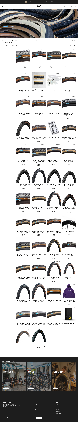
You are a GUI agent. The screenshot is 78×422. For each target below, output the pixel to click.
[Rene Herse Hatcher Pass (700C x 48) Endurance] (54, 291)
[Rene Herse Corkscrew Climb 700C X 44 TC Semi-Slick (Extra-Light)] (23, 245)
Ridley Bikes (58, 411)
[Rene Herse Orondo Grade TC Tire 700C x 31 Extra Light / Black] (39, 314)
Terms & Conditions (38, 406)
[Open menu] (3, 6)
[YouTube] (7, 417)
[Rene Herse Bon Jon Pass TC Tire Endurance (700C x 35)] (54, 102)
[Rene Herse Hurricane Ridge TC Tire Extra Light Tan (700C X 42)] (39, 268)
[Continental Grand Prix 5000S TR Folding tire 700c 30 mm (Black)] (54, 175)
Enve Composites (59, 406)
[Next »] (51, 352)
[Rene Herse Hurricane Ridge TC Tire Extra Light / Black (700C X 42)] (69, 245)
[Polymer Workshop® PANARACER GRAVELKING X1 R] (39, 80)
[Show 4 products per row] (74, 45)
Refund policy (37, 409)
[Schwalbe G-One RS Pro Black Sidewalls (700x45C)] (23, 291)
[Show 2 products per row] (70, 45)
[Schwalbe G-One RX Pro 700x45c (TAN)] (69, 268)
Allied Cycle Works (59, 413)
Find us (57, 404)
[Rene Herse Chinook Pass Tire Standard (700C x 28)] (54, 314)
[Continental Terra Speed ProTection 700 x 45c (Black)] (39, 335)
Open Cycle (58, 409)
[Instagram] (5, 417)
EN (75, 6)
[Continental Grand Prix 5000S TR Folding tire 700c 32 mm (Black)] (23, 175)
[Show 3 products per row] (72, 45)
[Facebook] (3, 417)
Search (36, 404)
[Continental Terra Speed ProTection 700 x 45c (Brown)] (23, 128)
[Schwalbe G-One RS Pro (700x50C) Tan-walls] (39, 291)
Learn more (6, 387)
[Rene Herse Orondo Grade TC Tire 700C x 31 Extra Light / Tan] (23, 314)
